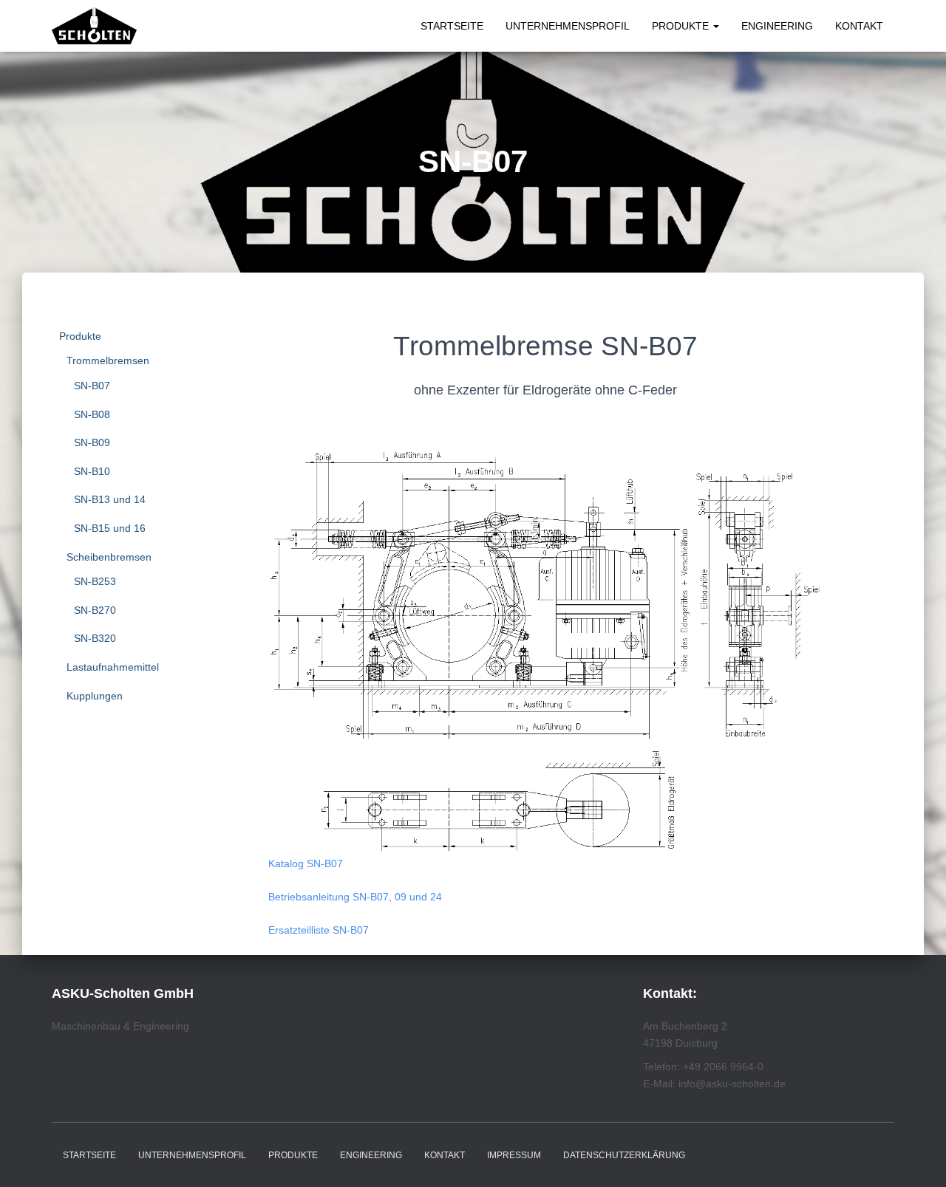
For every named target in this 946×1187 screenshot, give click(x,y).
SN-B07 (92, 385)
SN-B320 (95, 638)
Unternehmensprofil (568, 26)
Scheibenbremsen (109, 557)
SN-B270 (95, 610)
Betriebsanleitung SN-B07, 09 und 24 (355, 897)
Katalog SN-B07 (305, 863)
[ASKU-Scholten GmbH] (94, 25)
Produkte (682, 26)
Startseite (452, 26)
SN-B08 (92, 414)
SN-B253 (95, 581)
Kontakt (859, 26)
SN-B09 (92, 442)
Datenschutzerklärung (624, 1155)
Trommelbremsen (108, 360)
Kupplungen (95, 696)
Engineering (777, 26)
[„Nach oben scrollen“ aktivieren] (917, 1157)
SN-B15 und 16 (110, 528)
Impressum (514, 1155)
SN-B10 (92, 471)
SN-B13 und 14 (110, 499)
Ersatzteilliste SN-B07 (318, 930)
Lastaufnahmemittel (113, 667)
